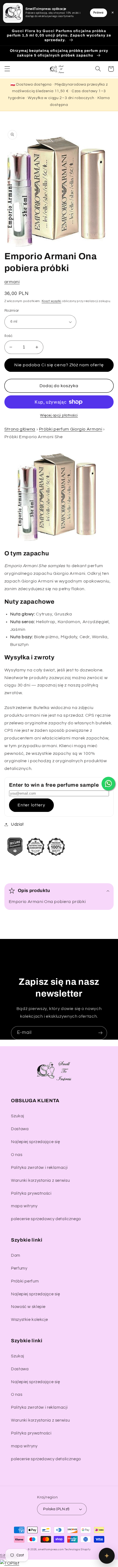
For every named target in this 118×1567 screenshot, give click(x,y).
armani (12, 282)
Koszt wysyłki (51, 301)
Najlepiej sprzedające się (35, 1142)
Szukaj (17, 1116)
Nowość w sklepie (28, 1307)
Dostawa (20, 1129)
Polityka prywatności (31, 1193)
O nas (16, 1155)
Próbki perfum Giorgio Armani (70, 429)
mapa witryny (24, 1206)
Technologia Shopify (77, 1549)
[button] (7, 69)
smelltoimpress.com (51, 1549)
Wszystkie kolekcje (29, 1320)
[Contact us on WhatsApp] (108, 783)
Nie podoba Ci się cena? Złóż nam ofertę (59, 365)
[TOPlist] (9, 1563)
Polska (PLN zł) (56, 1509)
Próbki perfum (25, 1281)
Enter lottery (31, 805)
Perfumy (19, 1268)
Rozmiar (11, 311)
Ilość (8, 336)
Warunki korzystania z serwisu (40, 1180)
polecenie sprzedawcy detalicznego (46, 1219)
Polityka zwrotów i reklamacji (39, 1168)
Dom (15, 1255)
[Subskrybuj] (100, 1033)
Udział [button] (17, 824)
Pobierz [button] (98, 12)
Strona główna (19, 429)
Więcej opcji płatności (59, 415)
